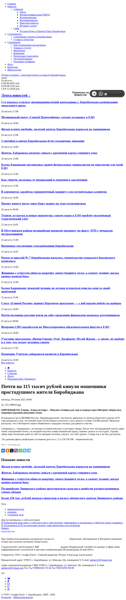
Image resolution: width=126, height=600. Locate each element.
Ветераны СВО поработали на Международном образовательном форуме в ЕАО (55, 327)
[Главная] (8, 368)
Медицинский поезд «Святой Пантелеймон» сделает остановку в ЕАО (48, 117)
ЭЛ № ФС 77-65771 (50, 547)
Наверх (5, 528)
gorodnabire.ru (61, 539)
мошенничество (15, 509)
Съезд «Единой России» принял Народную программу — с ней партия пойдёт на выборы (61, 303)
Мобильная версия (23, 597)
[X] (12, 450)
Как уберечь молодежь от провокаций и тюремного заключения (44, 179)
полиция (11, 512)
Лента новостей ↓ (15, 95)
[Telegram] (29, 450)
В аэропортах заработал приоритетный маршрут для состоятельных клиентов (54, 191)
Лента (10, 376)
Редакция (6, 597)
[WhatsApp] (20, 450)
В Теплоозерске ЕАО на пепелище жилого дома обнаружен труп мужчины (40, 525)
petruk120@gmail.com (101, 560)
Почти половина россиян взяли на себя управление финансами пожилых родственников (60, 315)
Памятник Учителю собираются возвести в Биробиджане (39, 354)
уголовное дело (15, 514)
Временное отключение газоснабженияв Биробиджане (37, 245)
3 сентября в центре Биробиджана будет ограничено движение (42, 141)
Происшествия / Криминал (21, 379)
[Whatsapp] (8, 586)
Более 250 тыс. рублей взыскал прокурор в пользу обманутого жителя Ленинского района (62, 498)
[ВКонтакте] (3, 450)
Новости (11, 370)
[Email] (8, 589)
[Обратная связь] (8, 584)
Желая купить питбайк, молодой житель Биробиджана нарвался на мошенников (55, 129)
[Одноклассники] (7, 450)
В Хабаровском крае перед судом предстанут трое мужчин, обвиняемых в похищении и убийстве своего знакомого (62, 522)
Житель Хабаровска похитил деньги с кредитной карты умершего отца (49, 152)
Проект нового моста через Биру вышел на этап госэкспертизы (43, 203)
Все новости (7, 362)
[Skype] (24, 450)
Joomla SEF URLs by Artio (8, 531)
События (12, 373)
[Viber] (16, 450)
